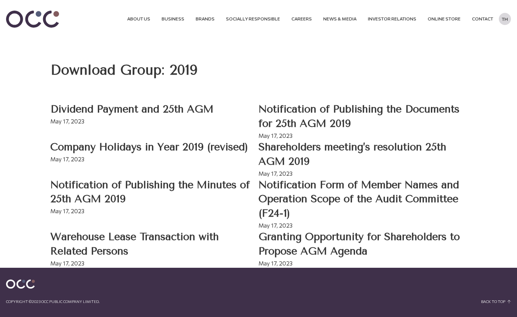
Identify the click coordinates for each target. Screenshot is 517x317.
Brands (205, 18)
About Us (138, 18)
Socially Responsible (253, 18)
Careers (301, 18)
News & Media (340, 18)
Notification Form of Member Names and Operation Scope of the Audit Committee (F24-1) (358, 199)
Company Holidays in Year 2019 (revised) (149, 147)
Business (173, 18)
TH (505, 19)
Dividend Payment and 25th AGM (131, 109)
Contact (482, 18)
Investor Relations (392, 18)
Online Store (444, 18)
